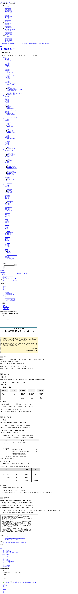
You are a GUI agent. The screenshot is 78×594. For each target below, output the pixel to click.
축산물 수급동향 (8, 40)
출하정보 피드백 (8, 11)
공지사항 (6, 309)
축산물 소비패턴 (8, 34)
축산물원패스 (3, 272)
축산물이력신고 (8, 17)
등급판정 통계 (8, 20)
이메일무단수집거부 (7, 551)
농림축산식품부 (6, 556)
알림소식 (6, 307)
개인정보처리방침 (6, 550)
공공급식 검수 (8, 24)
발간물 (6, 21)
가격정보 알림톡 (8, 12)
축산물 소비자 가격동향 (10, 29)
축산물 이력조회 (8, 32)
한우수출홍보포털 (6, 565)
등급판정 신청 (8, 8)
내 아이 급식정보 (8, 27)
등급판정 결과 (8, 9)
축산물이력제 (3, 274)
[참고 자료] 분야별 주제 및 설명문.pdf (12, 539)
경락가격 (7, 6)
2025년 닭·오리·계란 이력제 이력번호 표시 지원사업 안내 (14, 542)
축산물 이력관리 (8, 39)
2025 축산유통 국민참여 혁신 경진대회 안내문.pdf (15, 538)
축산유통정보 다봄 (6, 560)
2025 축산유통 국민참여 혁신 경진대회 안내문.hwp (15, 536)
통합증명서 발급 (8, 16)
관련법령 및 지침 (8, 18)
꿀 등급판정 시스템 (7, 566)
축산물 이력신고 (8, 10)
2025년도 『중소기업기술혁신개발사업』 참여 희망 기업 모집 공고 (16, 545)
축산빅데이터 (8, 41)
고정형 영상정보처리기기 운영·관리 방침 (11, 552)
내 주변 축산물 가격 (9, 30)
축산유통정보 (3, 277)
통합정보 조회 (8, 23)
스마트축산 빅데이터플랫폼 (8, 561)
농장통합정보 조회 (9, 36)
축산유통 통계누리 (6, 562)
